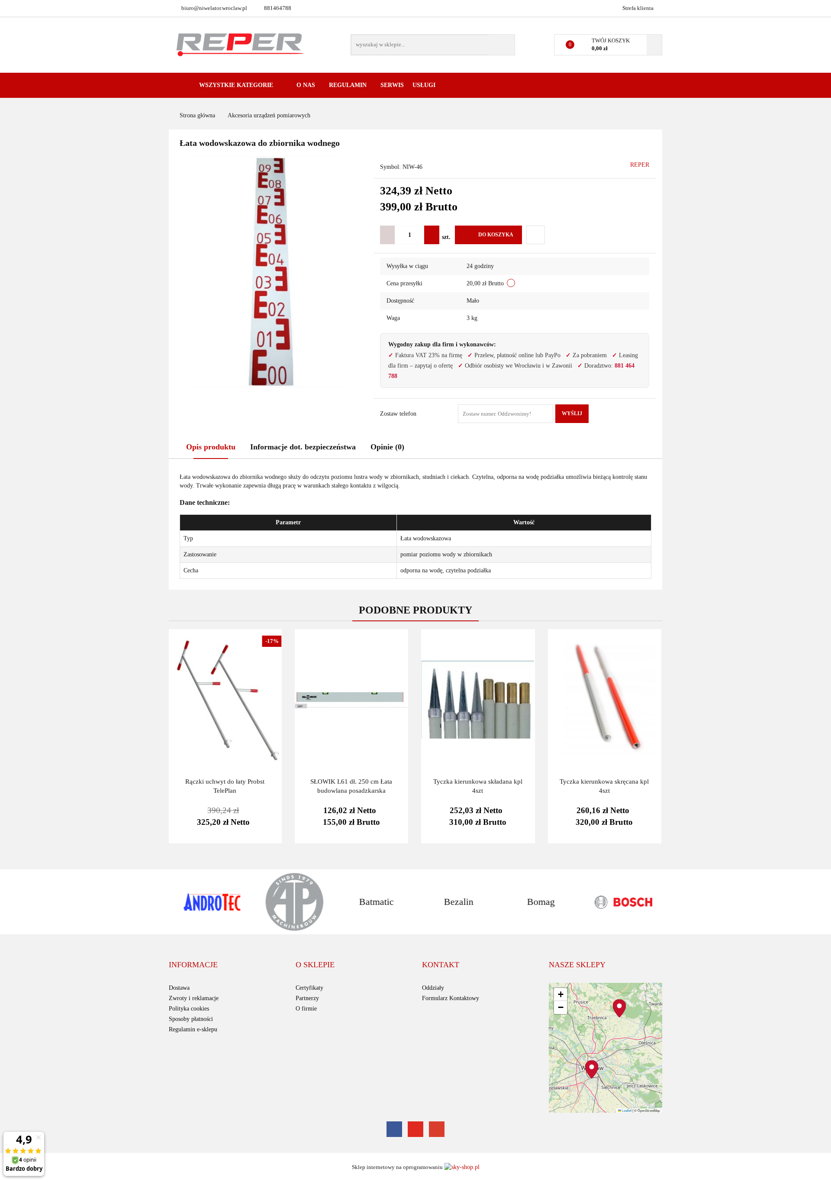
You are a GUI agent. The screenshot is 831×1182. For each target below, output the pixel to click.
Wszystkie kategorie (235, 85)
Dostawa (179, 988)
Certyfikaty (309, 988)
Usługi (424, 85)
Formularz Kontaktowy (450, 998)
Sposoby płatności (191, 1019)
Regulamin (348, 85)
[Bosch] (621, 901)
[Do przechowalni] (535, 235)
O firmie (306, 1008)
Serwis (392, 85)
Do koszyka (495, 235)
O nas (306, 85)
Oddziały (433, 988)
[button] (193, 965)
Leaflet (626, 1110)
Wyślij (572, 413)
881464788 (277, 8)
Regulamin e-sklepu (193, 1029)
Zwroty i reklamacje (194, 998)
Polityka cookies (189, 1008)
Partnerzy (307, 998)
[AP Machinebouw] (292, 901)
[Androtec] (210, 901)
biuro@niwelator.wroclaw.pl (214, 8)
